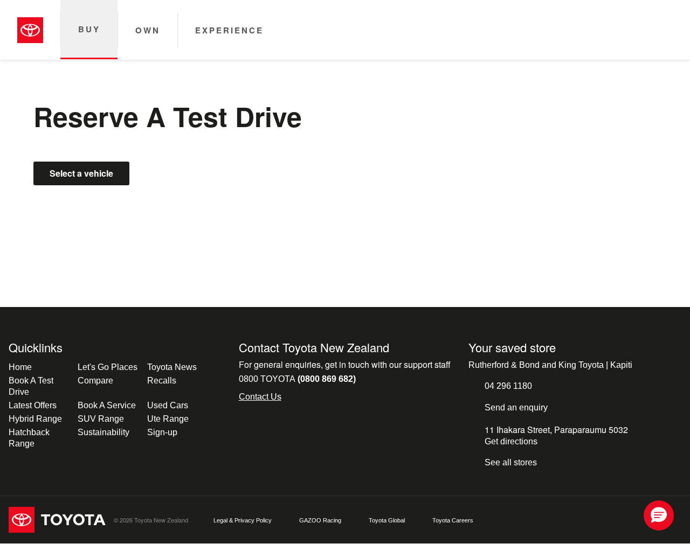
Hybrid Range (35, 418)
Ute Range (168, 418)
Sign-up (162, 432)
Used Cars (167, 405)
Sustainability (103, 432)
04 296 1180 (508, 385)
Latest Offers (33, 405)
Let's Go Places (107, 367)
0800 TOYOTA (297, 378)
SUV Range (101, 418)
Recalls (161, 380)
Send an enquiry (516, 407)
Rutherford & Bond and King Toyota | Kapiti (550, 364)
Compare (95, 380)
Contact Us (260, 396)
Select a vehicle (81, 173)
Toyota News (172, 367)
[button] (659, 515)
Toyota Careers (452, 520)
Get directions (511, 441)
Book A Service (107, 405)
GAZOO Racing (320, 520)
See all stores (511, 462)
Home (20, 367)
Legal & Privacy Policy (242, 520)
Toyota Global (387, 520)
